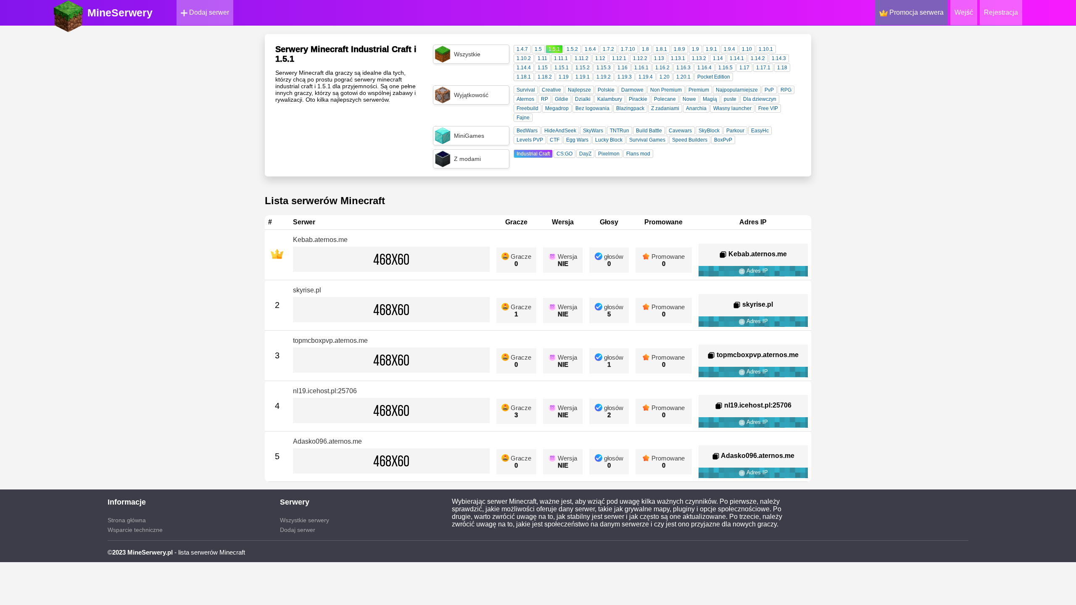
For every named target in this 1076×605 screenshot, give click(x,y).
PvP (769, 89)
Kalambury (609, 99)
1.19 (564, 76)
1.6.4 (590, 49)
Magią (710, 99)
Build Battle (649, 130)
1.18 (782, 67)
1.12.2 (640, 58)
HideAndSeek (560, 130)
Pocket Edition (713, 76)
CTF (554, 139)
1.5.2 (572, 49)
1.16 (622, 67)
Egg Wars (577, 139)
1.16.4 (704, 67)
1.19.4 (645, 76)
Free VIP (768, 108)
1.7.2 (608, 49)
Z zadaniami (665, 108)
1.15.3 (603, 67)
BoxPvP (723, 139)
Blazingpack (630, 108)
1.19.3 (624, 76)
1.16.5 (725, 67)
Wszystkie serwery (304, 520)
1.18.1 (524, 76)
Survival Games (647, 139)
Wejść (964, 12)
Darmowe (632, 89)
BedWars (527, 130)
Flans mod (638, 153)
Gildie (561, 99)
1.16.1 (641, 67)
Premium (698, 89)
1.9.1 (711, 49)
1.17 (744, 67)
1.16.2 (662, 67)
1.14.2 (758, 58)
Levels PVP (530, 139)
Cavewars (680, 130)
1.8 (645, 49)
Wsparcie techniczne (135, 529)
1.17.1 (763, 67)
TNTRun (619, 130)
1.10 (747, 49)
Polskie (606, 89)
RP (544, 99)
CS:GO (564, 153)
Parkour (735, 130)
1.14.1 (737, 58)
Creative (551, 89)
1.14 (718, 58)
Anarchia (696, 108)
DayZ (585, 153)
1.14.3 (779, 58)
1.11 (542, 58)
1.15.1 (561, 67)
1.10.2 (524, 58)
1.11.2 (581, 58)
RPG (786, 89)
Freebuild (527, 108)
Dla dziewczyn (759, 99)
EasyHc (760, 130)
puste (730, 99)
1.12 (600, 58)
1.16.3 (683, 67)
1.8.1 (661, 49)
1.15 (543, 67)
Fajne (523, 117)
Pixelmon (609, 153)
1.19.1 (582, 76)
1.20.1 (683, 76)
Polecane (665, 99)
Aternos (525, 99)
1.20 (664, 76)
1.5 (538, 49)
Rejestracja (1001, 12)
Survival (526, 89)
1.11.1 (561, 58)
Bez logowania (592, 108)
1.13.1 (678, 58)
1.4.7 (522, 49)
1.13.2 (699, 58)
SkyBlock (709, 130)
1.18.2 (545, 76)
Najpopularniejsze (737, 89)
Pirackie (638, 99)
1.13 (659, 58)
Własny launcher (732, 108)
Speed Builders (689, 139)
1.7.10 (628, 49)
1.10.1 (766, 49)
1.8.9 (679, 49)
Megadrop (557, 108)
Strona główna (127, 520)
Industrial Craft (533, 153)
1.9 (695, 49)
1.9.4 (729, 49)
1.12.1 (619, 58)
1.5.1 (554, 49)
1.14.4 (524, 67)
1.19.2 (603, 76)
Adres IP (756, 271)
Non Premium (666, 89)
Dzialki (583, 99)
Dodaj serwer (208, 12)
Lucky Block (608, 139)
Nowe (689, 99)
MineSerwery (120, 12)
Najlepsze (579, 89)
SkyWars (593, 130)
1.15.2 (582, 67)
